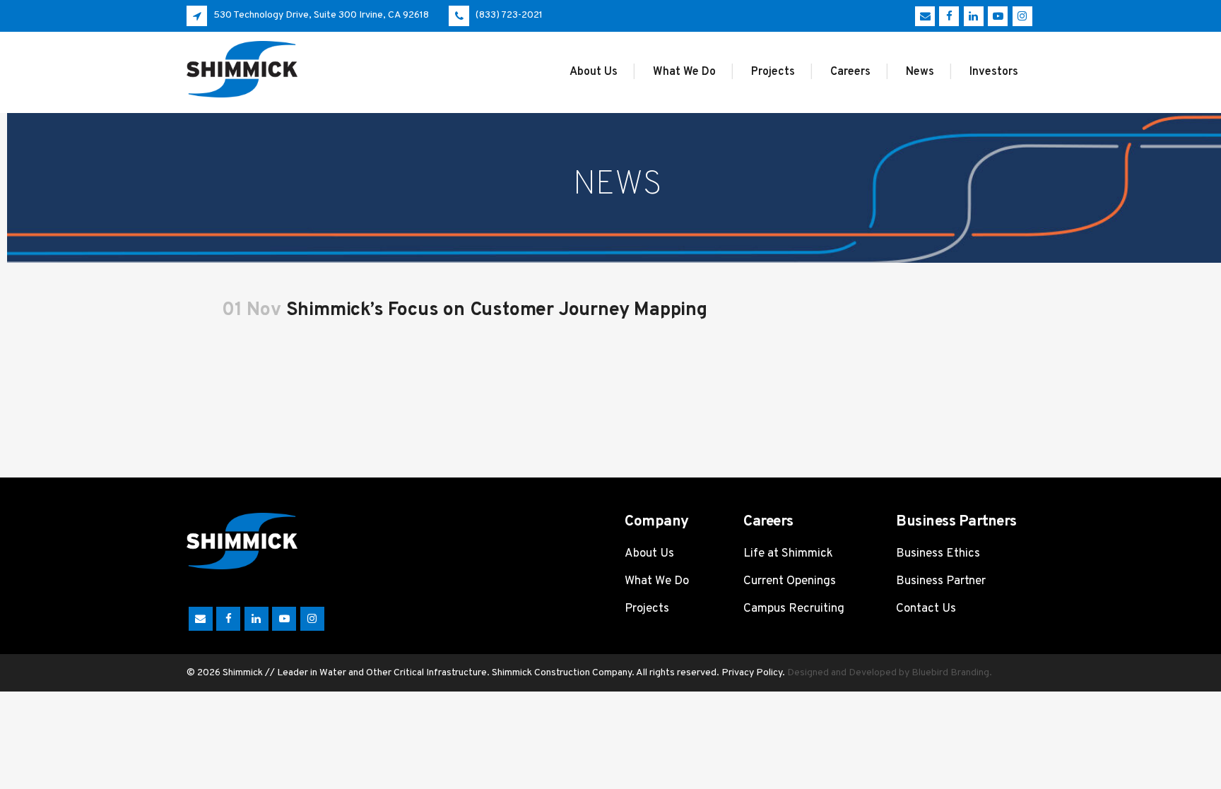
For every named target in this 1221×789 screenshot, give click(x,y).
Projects (647, 609)
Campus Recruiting (793, 609)
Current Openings (789, 581)
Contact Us (926, 609)
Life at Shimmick (788, 554)
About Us (649, 554)
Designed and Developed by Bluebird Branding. (889, 673)
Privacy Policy (751, 673)
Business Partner (941, 581)
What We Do (657, 581)
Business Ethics (938, 554)
